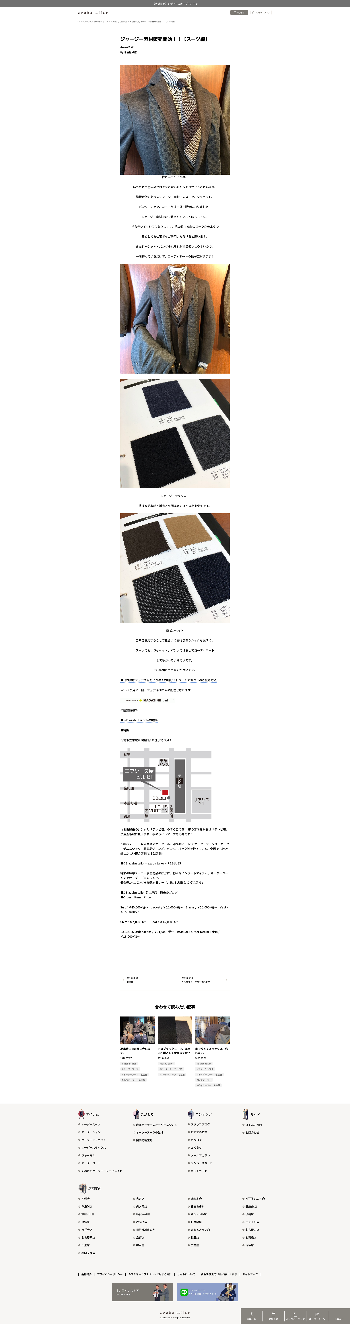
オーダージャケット (93, 1140)
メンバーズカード (202, 1163)
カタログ (196, 1140)
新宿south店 (199, 1214)
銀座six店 (251, 1206)
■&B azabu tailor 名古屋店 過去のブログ (149, 892)
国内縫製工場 (144, 1140)
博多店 (250, 1245)
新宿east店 (143, 1214)
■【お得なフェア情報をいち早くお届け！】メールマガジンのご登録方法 (168, 680)
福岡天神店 (88, 1253)
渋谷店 (250, 1214)
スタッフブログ (200, 1124)
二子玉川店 (252, 1222)
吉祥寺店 (86, 1229)
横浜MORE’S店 (145, 1229)
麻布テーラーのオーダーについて (156, 1125)
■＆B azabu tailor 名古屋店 (139, 720)
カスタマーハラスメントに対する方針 (150, 1274)
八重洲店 (86, 1206)
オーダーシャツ (91, 1132)
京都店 (140, 1237)
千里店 (85, 1245)
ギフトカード (199, 1171)
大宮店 (140, 1198)
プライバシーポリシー (110, 1274)
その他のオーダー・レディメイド (101, 1171)
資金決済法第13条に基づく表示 (219, 1274)
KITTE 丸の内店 (255, 1198)
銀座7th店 (87, 1214)
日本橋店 (196, 1222)
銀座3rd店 (197, 1206)
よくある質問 (254, 1125)
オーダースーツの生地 (149, 1132)
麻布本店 (196, 1198)
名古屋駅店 (88, 1237)
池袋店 (85, 1222)
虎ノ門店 (141, 1206)
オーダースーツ (90, 1124)
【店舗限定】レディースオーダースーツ (175, 3)
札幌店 (85, 1198)
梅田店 (195, 1237)
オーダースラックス (93, 1147)
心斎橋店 (251, 1237)
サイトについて (186, 1274)
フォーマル (88, 1155)
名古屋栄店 (252, 1229)
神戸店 (140, 1245)
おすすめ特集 (199, 1132)
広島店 (195, 1245)
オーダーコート (91, 1163)
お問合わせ (252, 1132)
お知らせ (196, 1147)
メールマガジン (200, 1155)
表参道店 (141, 1222)
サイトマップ (250, 1274)
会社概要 (86, 1274)
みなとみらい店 (200, 1229)
